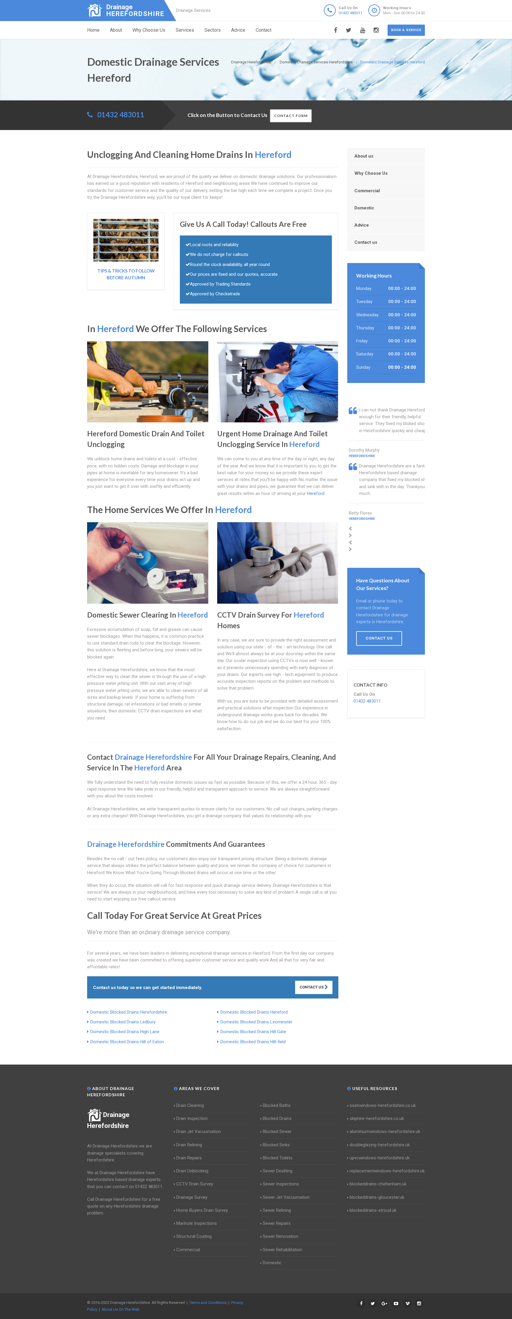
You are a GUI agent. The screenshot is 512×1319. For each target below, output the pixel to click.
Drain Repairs (189, 1158)
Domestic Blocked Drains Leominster (256, 1022)
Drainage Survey (191, 1197)
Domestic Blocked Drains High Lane (124, 1031)
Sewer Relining (277, 1210)
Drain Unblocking (192, 1171)
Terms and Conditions (208, 1302)
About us (363, 156)
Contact (263, 30)
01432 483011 (350, 13)
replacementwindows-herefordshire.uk (387, 1171)
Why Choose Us (148, 30)
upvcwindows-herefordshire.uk (379, 1158)
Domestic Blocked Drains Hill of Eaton (127, 1041)
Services (185, 30)
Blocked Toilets (277, 1158)
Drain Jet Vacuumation (198, 1131)
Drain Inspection (192, 1118)
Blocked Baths (277, 1105)
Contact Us (312, 987)
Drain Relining (189, 1144)
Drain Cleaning (190, 1105)
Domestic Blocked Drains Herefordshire (128, 1012)
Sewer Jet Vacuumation (286, 1197)
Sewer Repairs (277, 1223)
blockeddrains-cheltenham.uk (378, 1184)
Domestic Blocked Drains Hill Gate (253, 1031)
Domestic (364, 208)
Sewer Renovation (280, 1236)
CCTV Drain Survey (194, 1184)
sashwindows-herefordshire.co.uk (383, 1105)
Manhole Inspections (196, 1223)
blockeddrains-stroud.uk (373, 1210)
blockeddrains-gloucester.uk (377, 1197)
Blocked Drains (277, 1118)
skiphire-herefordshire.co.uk (377, 1118)
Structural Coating (194, 1236)
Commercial (367, 190)
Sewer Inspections (281, 1184)
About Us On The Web (121, 1309)
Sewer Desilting (277, 1171)
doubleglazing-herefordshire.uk (380, 1144)
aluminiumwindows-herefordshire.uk (385, 1131)
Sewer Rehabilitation (282, 1249)
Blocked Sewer (277, 1131)
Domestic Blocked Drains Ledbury (123, 1022)
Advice (238, 30)
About (116, 30)
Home (93, 30)
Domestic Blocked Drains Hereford (254, 1012)
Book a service (406, 30)
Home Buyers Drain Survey (202, 1210)
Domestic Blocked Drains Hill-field (253, 1041)
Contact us (365, 242)
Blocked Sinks (276, 1144)
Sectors (212, 30)
